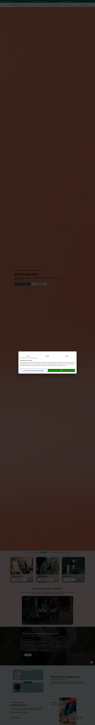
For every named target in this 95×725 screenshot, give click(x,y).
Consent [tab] (28, 356)
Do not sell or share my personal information (33, 370)
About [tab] (66, 356)
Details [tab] (47, 356)
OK (61, 370)
